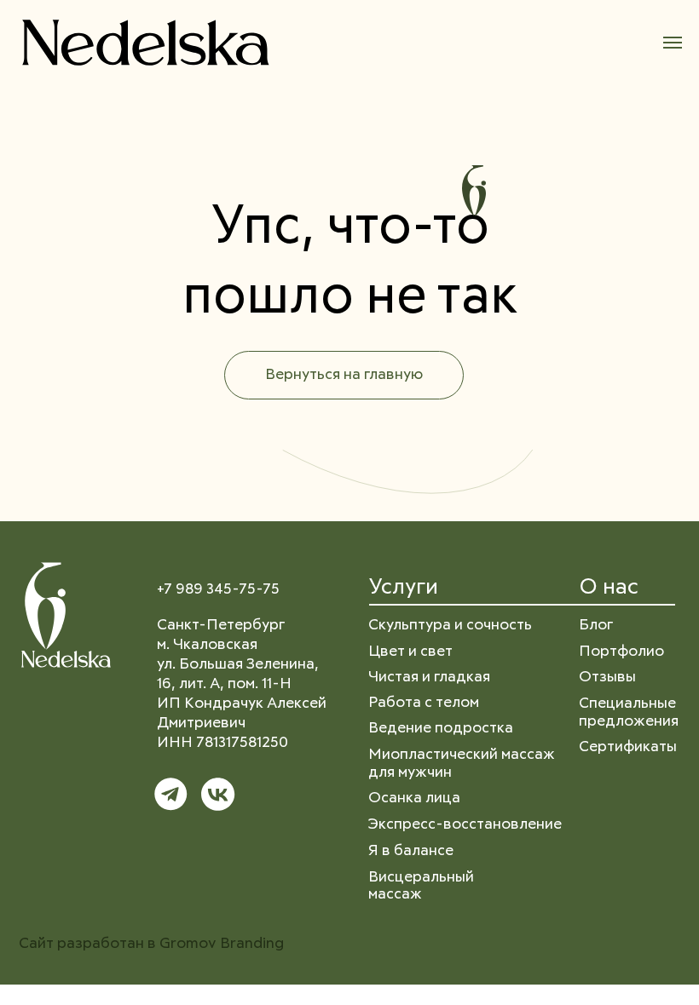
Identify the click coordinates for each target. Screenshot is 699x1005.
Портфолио (621, 651)
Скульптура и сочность (450, 625)
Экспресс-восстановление (465, 824)
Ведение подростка (440, 728)
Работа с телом (423, 702)
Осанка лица (414, 798)
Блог (596, 625)
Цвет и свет (410, 651)
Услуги (403, 588)
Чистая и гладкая (429, 677)
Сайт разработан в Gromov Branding (151, 943)
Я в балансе (410, 851)
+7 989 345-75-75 (218, 589)
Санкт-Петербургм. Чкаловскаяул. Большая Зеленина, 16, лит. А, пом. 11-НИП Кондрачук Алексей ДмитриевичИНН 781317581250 (241, 683)
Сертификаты (628, 747)
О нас (608, 588)
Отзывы (607, 677)
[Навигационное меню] (672, 43)
